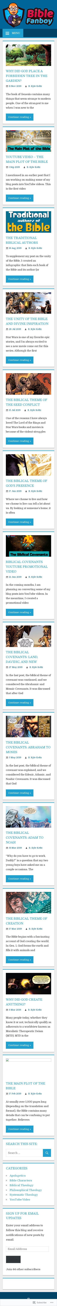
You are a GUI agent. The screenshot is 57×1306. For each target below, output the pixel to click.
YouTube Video (20, 1199)
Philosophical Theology (26, 1190)
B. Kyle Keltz (35, 86)
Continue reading (18, 117)
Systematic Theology (24, 1194)
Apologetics (18, 1175)
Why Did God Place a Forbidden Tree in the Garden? (26, 76)
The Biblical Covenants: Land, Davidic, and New (22, 657)
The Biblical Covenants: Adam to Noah (24, 837)
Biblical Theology (21, 1185)
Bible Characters (21, 1180)
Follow (13, 1259)
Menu (16, 33)
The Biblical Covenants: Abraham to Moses (28, 747)
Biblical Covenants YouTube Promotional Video (27, 566)
